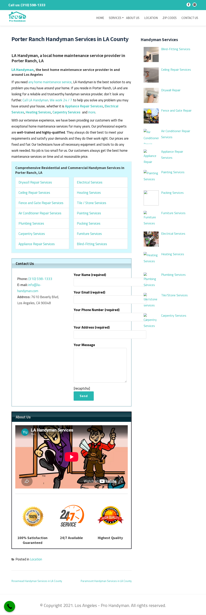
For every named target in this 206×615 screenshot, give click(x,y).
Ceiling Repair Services (34, 192)
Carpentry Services (66, 112)
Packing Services (88, 223)
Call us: (26, 5)
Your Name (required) (90, 274)
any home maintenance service (50, 82)
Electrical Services (89, 182)
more (91, 112)
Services (115, 18)
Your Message (84, 344)
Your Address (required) (92, 327)
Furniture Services (89, 233)
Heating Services (38, 112)
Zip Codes (170, 18)
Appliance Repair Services (84, 106)
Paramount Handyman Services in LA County (106, 581)
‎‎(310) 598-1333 (40, 278)
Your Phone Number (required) (96, 309)
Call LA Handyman (35, 100)
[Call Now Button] (9, 606)
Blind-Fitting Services (92, 244)
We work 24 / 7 (61, 100)
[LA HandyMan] (18, 17)
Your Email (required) (89, 292)
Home (100, 18)
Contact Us (189, 18)
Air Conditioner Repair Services (40, 213)
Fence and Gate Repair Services (41, 202)
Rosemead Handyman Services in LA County (36, 581)
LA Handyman (22, 69)
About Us (132, 18)
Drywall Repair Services (35, 182)
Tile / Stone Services (91, 202)
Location (151, 18)
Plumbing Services (31, 223)
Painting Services (89, 213)
